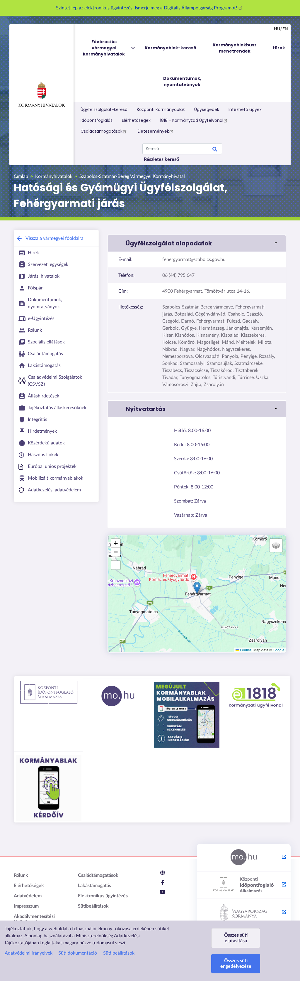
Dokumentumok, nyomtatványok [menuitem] (182, 81)
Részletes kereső (161, 159)
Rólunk (21, 875)
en (285, 29)
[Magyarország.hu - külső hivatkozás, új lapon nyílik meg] (244, 858)
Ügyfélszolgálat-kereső (104, 109)
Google (278, 649)
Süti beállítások (118, 953)
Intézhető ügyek (245, 109)
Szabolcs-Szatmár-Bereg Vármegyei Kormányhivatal (132, 176)
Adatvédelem (28, 896)
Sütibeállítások (93, 906)
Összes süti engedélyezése (235, 963)
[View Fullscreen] (115, 565)
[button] (197, 243)
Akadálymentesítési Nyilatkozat (34, 919)
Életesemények (153, 131)
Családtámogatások (101, 131)
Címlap (21, 176)
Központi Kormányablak (161, 109)
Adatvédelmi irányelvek (28, 953)
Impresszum (26, 906)
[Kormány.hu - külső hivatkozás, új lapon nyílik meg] (244, 913)
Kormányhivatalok (41, 105)
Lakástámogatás (94, 885)
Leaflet (245, 649)
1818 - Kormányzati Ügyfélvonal (191, 120)
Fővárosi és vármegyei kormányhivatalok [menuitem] (104, 48)
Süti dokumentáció (77, 953)
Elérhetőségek (136, 120)
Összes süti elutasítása (236, 938)
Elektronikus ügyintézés (103, 896)
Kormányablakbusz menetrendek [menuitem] (235, 48)
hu (277, 29)
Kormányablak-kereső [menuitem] (170, 48)
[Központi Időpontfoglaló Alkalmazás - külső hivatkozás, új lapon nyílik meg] (244, 885)
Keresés (214, 150)
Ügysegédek (206, 109)
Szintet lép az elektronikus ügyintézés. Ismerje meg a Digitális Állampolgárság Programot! (147, 8)
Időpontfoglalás (96, 120)
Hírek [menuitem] (279, 48)
